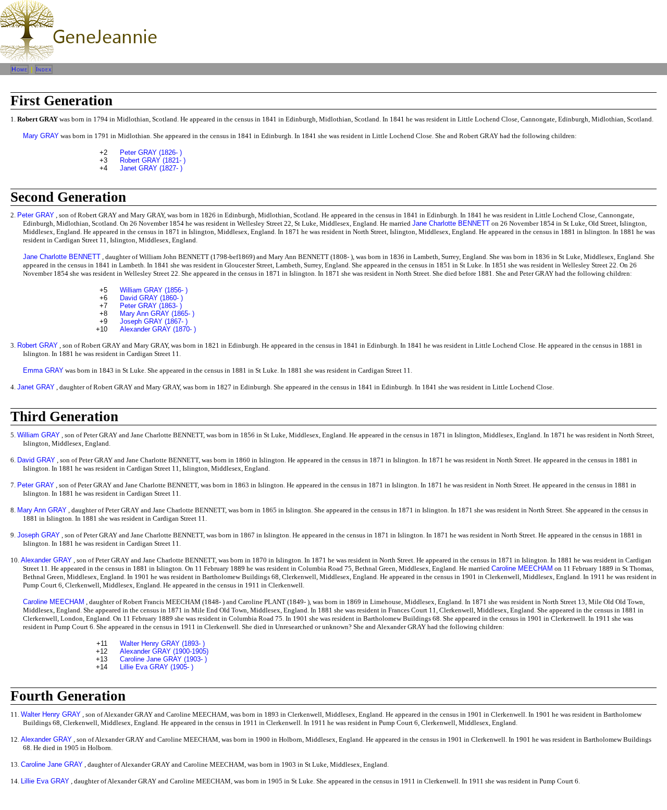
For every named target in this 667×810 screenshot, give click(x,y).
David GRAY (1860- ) (151, 298)
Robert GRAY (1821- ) (153, 160)
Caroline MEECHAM (522, 568)
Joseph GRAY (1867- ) (154, 321)
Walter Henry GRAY (51, 714)
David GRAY (36, 460)
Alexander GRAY (46, 560)
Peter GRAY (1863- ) (151, 306)
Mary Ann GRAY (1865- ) (157, 313)
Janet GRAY (36, 387)
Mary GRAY (41, 136)
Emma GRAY (43, 370)
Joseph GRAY (38, 535)
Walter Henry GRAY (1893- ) (162, 643)
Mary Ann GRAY (42, 510)
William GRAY (38, 435)
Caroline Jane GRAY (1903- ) (163, 659)
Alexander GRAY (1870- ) (158, 329)
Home (19, 69)
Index (44, 69)
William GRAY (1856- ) (154, 290)
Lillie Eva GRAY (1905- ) (156, 667)
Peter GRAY (35, 215)
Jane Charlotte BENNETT (451, 223)
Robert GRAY (37, 345)
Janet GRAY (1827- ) (151, 168)
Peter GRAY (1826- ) (151, 152)
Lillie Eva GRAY (45, 781)
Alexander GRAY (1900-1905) (164, 651)
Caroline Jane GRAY (52, 764)
